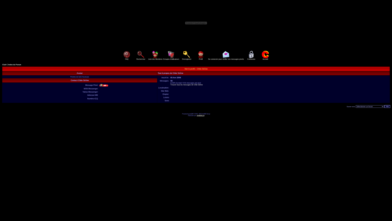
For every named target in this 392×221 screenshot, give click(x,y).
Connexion (251, 59)
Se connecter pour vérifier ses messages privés (226, 59)
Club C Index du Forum (11, 65)
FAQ (126, 59)
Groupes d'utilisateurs (171, 59)
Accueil (265, 59)
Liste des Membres (155, 59)
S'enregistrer (186, 59)
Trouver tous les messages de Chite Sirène (186, 85)
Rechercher (140, 59)
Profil (201, 59)
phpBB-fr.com (200, 115)
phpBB (191, 114)
